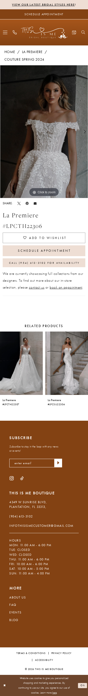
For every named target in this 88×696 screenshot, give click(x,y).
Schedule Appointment (44, 251)
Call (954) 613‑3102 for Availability (44, 262)
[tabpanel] (44, 131)
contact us (36, 287)
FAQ (12, 605)
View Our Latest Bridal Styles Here (43, 4)
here (54, 692)
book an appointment (66, 287)
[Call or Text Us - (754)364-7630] (14, 32)
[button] (5, 32)
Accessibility (44, 660)
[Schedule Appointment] (74, 32)
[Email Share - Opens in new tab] (35, 203)
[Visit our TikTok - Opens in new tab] (22, 478)
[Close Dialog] (4, 685)
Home (9, 51)
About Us (17, 597)
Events (15, 612)
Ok (82, 685)
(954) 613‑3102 (21, 516)
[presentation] (21, 363)
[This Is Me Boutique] (44, 32)
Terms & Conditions (31, 653)
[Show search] (83, 32)
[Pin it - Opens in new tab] (27, 203)
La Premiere (32, 51)
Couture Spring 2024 (24, 59)
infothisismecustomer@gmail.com (41, 526)
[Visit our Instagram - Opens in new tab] (11, 478)
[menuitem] (5, 32)
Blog (13, 620)
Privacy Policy (61, 653)
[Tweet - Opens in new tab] (19, 203)
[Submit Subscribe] (58, 463)
